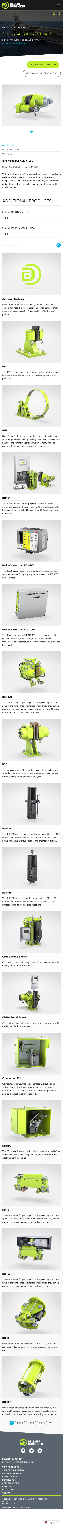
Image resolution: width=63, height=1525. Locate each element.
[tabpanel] (31, 105)
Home (5, 40)
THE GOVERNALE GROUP (21, 1507)
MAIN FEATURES (11, 149)
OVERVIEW (8, 145)
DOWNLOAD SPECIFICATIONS (41, 73)
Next (51, 1423)
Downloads (9, 1480)
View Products (10, 1467)
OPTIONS (7, 154)
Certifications (10, 1483)
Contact (7, 1493)
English (52, 1523)
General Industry (30, 40)
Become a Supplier (12, 1473)
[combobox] (51, 1522)
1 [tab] (31, 132)
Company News (10, 1476)
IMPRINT (6, 1501)
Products (14, 40)
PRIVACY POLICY (9, 1503)
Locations (8, 1489)
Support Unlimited (13, 1470)
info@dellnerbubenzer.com (18, 1462)
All (6, 218)
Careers (6, 1486)
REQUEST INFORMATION (43, 64)
